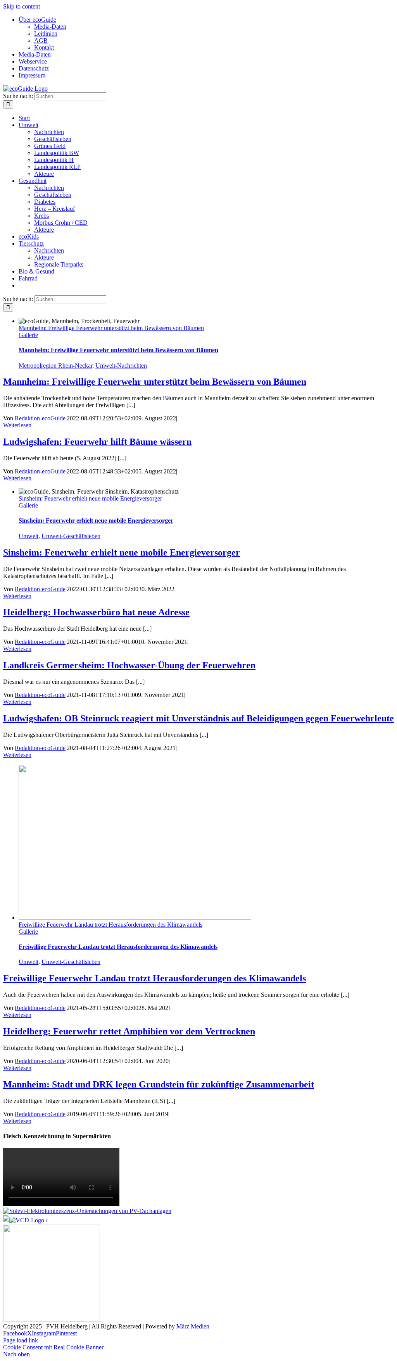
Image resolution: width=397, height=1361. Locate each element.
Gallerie (28, 335)
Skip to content (21, 6)
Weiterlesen (17, 425)
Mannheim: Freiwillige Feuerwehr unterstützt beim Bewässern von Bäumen (111, 328)
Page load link (20, 1340)
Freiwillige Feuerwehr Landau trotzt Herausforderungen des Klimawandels (110, 924)
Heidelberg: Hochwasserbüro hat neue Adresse (96, 612)
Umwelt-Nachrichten (121, 365)
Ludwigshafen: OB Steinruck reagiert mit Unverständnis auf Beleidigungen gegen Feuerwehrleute (198, 718)
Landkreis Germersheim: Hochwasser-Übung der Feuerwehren (129, 665)
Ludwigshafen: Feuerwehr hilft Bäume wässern (97, 442)
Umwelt (28, 536)
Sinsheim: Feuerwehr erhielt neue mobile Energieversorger (90, 498)
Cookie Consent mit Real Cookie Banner (53, 1347)
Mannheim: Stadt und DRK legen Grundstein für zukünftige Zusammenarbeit (158, 1084)
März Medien (192, 1326)
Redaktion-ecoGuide (40, 418)
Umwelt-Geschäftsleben (70, 536)
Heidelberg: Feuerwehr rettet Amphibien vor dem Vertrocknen (129, 1031)
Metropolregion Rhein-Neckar (55, 365)
